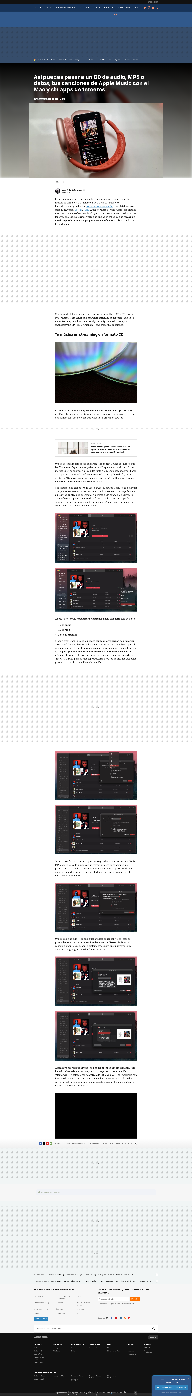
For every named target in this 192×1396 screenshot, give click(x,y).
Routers (37, 1313)
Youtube (153, 7)
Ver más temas (41, 1319)
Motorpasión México (111, 1377)
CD (125, 1143)
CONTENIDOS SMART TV (65, 7)
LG (85, 60)
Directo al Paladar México (95, 1377)
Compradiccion (131, 1354)
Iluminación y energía (42, 1302)
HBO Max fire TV (55, 1281)
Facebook (53, 99)
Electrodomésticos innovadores (63, 1297)
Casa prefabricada (65, 60)
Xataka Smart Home (39, 1358)
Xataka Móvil (38, 1351)
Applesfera (38, 1354)
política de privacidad (128, 1303)
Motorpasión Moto (113, 1351)
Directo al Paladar (95, 1348)
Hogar (79, 1296)
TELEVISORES (45, 7)
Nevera (127, 60)
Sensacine (74, 1348)
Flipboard (145, 7)
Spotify (78, 209)
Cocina (135, 60)
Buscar (154, 1328)
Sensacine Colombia (74, 1380)
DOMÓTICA (108, 7)
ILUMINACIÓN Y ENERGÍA (128, 7)
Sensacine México (77, 1376)
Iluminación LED (62, 1309)
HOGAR (97, 7)
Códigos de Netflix (90, 1281)
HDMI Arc (109, 1281)
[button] (73, 189)
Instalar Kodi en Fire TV (72, 1281)
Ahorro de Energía (41, 1309)
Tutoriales (59, 1302)
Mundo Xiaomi (39, 1362)
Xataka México (39, 1376)
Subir (151, 1337)
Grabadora (116, 1143)
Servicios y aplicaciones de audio (76, 1143)
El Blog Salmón (149, 1348)
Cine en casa (60, 1313)
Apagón (78, 60)
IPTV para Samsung (146, 1281)
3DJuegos (56, 1348)
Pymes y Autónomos (148, 1352)
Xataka (36, 1348)
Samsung (92, 60)
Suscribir (134, 1299)
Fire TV (53, 60)
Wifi (78, 1313)
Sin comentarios (43, 99)
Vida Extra (56, 1351)
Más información (112, 1394)
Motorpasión (111, 1348)
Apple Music (96, 1143)
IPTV (101, 1281)
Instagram (149, 7)
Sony (109, 60)
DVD (106, 1143)
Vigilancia (118, 60)
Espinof (73, 1351)
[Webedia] (153, 1)
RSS (125, 1317)
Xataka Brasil (39, 1379)
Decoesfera (130, 1351)
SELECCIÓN (84, 7)
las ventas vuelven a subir (99, 206)
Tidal (86, 209)
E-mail (63, 99)
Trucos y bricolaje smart (83, 1303)
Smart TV (102, 60)
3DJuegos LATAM (58, 1376)
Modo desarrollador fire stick (126, 1281)
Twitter (157, 7)
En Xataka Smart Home (98, 444)
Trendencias (130, 1348)
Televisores (38, 1296)
